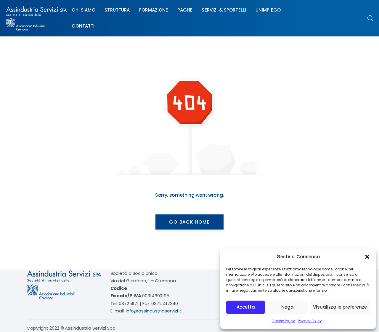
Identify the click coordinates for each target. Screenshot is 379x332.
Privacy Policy (310, 320)
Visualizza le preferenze (340, 307)
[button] (367, 257)
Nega (287, 307)
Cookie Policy (283, 320)
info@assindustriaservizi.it (154, 311)
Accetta (246, 307)
